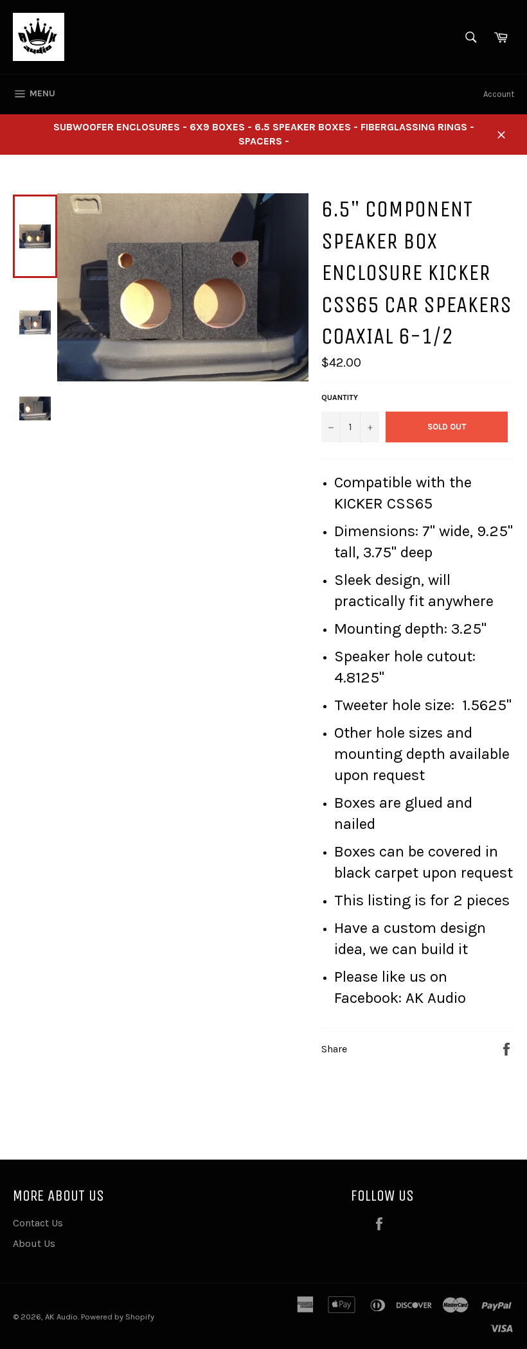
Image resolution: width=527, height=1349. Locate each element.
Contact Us (38, 1223)
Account (498, 94)
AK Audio (61, 1316)
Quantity (339, 397)
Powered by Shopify (117, 1316)
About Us (34, 1243)
